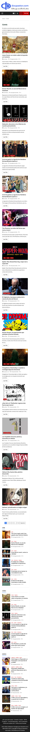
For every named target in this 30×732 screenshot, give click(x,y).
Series (21, 657)
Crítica (11, 257)
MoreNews (14, 730)
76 (18, 523)
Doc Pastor (5, 59)
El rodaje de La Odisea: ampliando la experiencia (6, 563)
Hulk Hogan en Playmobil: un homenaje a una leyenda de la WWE (6, 661)
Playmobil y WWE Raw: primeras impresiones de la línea (6, 670)
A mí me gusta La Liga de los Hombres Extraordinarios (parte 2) (15, 148)
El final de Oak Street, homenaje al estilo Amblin (6, 582)
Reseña (8, 51)
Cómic (5, 51)
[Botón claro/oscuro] (14, 13)
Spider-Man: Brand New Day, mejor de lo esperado (15, 251)
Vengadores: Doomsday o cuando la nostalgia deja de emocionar (15, 357)
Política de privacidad (21, 723)
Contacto (16, 719)
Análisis (17, 657)
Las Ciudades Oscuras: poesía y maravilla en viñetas (15, 426)
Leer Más (6, 66)
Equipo (21, 719)
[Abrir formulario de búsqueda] (17, 13)
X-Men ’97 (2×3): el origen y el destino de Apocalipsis (6, 708)
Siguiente (23, 523)
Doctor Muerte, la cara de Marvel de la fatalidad (15, 78)
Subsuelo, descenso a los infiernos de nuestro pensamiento (15, 113)
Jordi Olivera (5, 92)
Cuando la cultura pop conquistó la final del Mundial (6, 680)
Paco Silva (5, 127)
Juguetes (13, 657)
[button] (2, 13)
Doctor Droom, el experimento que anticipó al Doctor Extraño (15, 321)
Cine (4, 84)
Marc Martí (5, 232)
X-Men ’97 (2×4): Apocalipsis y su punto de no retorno (6, 699)
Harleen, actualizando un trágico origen (15, 496)
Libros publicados (23, 721)
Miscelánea (12, 364)
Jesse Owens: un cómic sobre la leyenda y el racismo (15, 44)
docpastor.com (6, 371)
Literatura (12, 155)
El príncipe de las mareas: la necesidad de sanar (6, 572)
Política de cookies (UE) (9, 723)
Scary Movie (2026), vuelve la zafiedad (6, 553)
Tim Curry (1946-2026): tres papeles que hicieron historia (6, 535)
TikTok (26, 13)
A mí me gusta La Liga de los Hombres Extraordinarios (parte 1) (15, 184)
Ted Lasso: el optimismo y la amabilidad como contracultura (6, 689)
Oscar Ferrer (5, 265)
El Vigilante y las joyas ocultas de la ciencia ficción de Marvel (15, 286)
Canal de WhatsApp (13, 721)
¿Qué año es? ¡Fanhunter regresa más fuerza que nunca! (15, 392)
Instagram (4, 721)
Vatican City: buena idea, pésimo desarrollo (15, 461)
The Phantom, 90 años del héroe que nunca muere (15, 217)
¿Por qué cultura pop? (7, 719)
